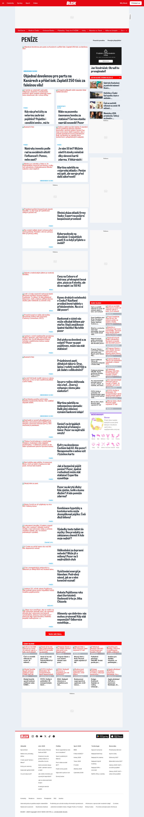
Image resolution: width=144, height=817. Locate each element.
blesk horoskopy (113, 345)
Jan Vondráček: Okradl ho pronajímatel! (105, 69)
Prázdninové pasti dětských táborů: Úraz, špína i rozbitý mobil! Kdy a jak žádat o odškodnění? (71, 364)
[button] (102, 736)
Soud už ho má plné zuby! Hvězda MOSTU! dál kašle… (46, 659)
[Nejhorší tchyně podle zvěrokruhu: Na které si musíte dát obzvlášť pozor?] (114, 341)
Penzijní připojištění (114, 40)
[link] (32, 736)
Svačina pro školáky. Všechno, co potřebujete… (113, 659)
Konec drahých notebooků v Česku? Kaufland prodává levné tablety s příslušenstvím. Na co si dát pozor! (71, 303)
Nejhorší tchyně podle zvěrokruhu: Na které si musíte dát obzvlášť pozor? (97, 341)
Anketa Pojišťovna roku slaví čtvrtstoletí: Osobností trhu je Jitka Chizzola (70, 596)
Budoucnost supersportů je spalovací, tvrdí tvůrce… (79, 682)
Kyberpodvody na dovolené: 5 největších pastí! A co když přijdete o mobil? (71, 237)
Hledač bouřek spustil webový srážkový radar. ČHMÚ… (29, 682)
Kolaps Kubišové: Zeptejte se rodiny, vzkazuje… (95, 683)
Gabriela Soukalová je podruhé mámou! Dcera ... (111, 85)
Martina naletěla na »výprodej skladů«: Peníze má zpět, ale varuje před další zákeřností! (71, 171)
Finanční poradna (99, 40)
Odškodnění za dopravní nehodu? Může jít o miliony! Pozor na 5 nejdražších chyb (70, 554)
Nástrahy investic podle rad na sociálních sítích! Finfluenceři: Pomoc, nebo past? (37, 153)
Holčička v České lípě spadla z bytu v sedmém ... (111, 95)
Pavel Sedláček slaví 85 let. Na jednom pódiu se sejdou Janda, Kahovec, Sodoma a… (97, 321)
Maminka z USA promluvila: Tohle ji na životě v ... (111, 116)
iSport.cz (60, 654)
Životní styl (49, 542)
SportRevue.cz (45, 676)
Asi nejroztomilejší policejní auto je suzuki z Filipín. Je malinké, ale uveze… (97, 383)
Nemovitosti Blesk (61, 107)
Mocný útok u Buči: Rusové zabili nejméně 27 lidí (97, 403)
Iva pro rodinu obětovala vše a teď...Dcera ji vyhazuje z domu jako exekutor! (70, 385)
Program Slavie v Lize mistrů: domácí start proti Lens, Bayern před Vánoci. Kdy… (97, 352)
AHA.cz (42, 654)
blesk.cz (110, 314)
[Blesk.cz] (71, 3)
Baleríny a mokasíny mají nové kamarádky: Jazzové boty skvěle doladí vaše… (97, 331)
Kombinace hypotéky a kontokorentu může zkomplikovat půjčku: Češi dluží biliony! (71, 512)
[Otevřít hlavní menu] (3, 3)
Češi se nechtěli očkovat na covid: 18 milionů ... (112, 106)
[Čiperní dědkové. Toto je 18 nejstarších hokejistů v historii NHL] (114, 363)
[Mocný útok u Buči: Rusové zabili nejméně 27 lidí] (114, 405)
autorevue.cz (112, 387)
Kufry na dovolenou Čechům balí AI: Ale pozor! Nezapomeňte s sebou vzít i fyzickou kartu (71, 449)
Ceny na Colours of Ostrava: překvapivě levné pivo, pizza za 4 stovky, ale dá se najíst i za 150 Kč (71, 280)
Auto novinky (79, 676)
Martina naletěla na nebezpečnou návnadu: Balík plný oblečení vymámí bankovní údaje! (70, 406)
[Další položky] (126, 30)
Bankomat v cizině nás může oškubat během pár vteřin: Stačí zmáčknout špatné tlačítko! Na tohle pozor (71, 324)
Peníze (29, 39)
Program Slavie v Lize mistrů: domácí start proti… (63, 659)
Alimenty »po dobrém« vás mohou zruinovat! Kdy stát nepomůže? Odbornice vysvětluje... (71, 617)
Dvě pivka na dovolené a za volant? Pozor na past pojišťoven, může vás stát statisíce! (71, 343)
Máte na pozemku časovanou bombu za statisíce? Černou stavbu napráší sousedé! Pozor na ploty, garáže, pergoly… (71, 121)
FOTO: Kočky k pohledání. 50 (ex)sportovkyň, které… (46, 682)
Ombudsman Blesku (30, 71)
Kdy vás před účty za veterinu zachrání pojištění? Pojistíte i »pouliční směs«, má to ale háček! (37, 119)
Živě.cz (26, 676)
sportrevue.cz (112, 366)
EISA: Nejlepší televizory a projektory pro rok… (62, 682)
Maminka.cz (112, 654)
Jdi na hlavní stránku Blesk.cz (102, 77)
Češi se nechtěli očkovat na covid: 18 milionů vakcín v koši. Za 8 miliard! (97, 309)
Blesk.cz (27, 654)
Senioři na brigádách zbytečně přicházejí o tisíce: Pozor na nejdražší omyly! (71, 428)
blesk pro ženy (112, 335)
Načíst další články (55, 634)
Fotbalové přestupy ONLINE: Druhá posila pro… (96, 659)
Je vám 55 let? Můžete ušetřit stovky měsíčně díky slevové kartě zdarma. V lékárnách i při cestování (70, 155)
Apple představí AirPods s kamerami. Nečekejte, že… (113, 682)
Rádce (51, 290)
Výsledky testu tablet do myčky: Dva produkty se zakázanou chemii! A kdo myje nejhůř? (70, 533)
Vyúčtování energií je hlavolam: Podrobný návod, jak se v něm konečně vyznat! (68, 575)
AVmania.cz (61, 676)
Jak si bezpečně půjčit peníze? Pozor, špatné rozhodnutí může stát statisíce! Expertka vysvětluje (69, 472)
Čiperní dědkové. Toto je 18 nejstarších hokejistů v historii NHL (98, 362)
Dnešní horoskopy (97, 414)
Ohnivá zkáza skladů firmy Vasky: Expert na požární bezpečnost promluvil (71, 215)
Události (50, 606)
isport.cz (110, 356)
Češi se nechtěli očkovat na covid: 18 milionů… (29, 659)
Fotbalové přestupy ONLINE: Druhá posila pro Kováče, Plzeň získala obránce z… (97, 373)
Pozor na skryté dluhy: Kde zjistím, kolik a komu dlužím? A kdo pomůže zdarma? (70, 491)
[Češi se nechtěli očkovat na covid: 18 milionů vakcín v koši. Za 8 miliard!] (114, 310)
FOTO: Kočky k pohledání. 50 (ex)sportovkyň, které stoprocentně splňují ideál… (98, 394)
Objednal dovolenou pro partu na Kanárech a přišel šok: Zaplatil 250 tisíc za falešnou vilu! (54, 80)
